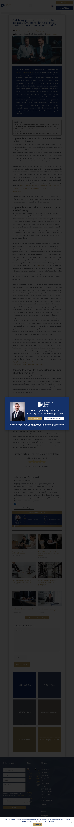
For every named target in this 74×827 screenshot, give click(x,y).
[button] (35, 418)
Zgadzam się (37, 824)
